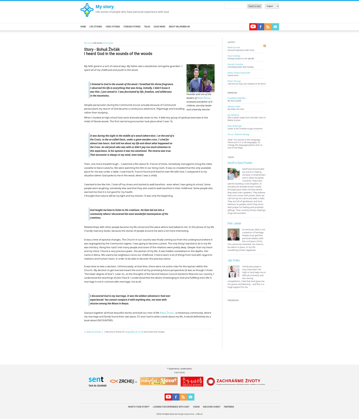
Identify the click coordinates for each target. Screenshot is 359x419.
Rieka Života (203, 97)
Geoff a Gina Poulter (240, 163)
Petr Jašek (234, 223)
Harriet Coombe (235, 64)
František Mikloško (237, 98)
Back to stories (94, 331)
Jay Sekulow (233, 114)
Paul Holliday (234, 55)
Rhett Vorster (234, 47)
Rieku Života (167, 312)
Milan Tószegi (234, 81)
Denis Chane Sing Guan (239, 72)
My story (104, 6)
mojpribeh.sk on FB (134, 331)
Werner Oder (234, 106)
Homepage (108, 43)
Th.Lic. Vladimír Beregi (238, 134)
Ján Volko (234, 260)
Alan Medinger (235, 125)
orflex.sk (199, 414)
